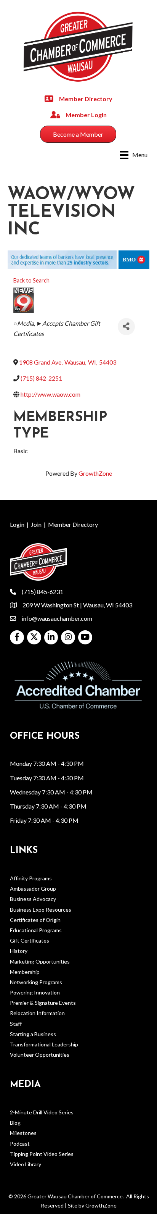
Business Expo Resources (40, 909)
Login (17, 524)
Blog (15, 1122)
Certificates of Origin (35, 920)
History (18, 951)
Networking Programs (36, 982)
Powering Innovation (35, 992)
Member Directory (73, 524)
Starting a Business (33, 1034)
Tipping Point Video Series (42, 1154)
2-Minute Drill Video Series (42, 1112)
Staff (16, 1023)
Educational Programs (36, 930)
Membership (25, 972)
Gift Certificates (29, 940)
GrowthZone (95, 473)
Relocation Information (37, 1013)
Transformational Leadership (44, 1044)
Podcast (20, 1143)
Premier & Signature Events (43, 1002)
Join (36, 524)
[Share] (126, 326)
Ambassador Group (33, 888)
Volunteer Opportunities (39, 1054)
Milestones (23, 1133)
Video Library (25, 1164)
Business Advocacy (33, 899)
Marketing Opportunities (40, 961)
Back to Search (31, 280)
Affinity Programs (31, 878)
